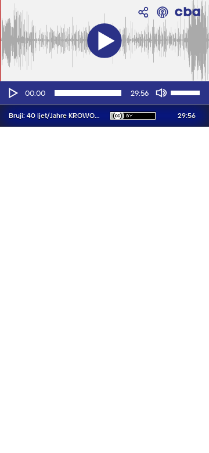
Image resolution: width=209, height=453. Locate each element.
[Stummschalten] (161, 93)
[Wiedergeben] (12, 93)
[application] (104, 93)
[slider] (187, 91)
